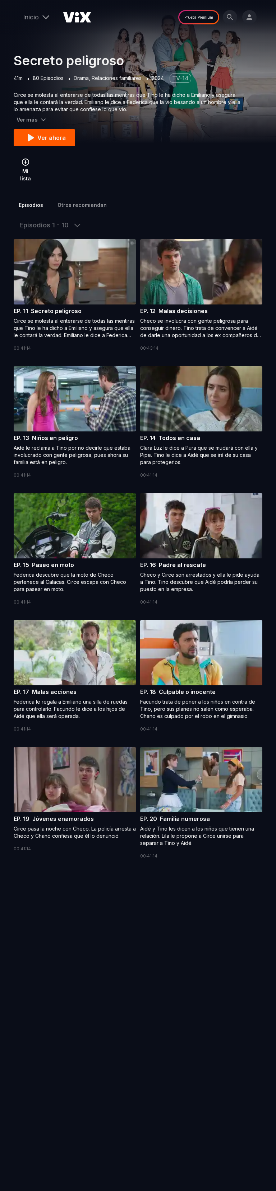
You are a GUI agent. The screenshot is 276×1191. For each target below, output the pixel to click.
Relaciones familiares (117, 78)
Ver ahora (51, 137)
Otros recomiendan (82, 205)
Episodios (31, 205)
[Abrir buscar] (230, 17)
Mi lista (25, 174)
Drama (81, 78)
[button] (75, 295)
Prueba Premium (198, 17)
